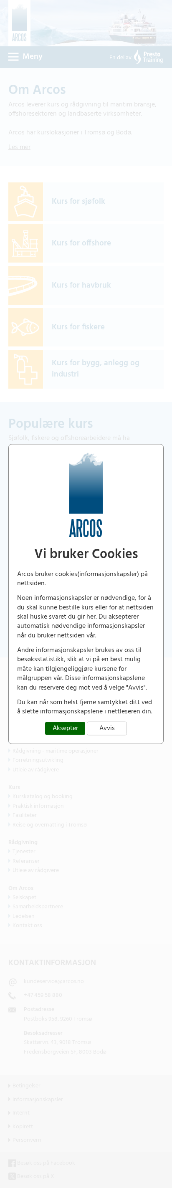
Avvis (107, 728)
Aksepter (65, 728)
